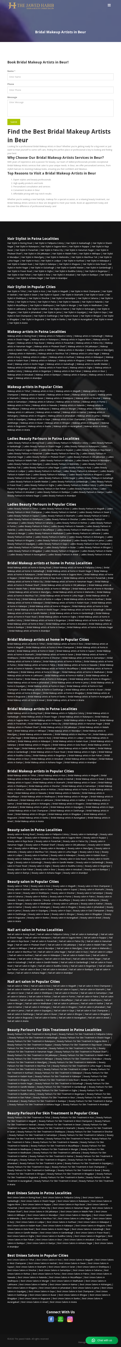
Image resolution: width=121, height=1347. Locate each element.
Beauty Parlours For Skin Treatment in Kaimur (51, 1156)
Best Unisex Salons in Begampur (90, 1236)
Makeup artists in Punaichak (60, 342)
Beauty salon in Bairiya (18, 872)
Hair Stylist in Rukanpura (27, 246)
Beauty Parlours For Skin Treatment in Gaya (28, 1166)
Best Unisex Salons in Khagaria (22, 1287)
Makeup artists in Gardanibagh (21, 367)
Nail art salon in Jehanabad (92, 1007)
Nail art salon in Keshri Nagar (87, 958)
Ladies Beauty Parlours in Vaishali (60, 512)
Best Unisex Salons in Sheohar (21, 1270)
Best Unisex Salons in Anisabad (79, 1239)
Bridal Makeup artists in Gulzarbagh (39, 748)
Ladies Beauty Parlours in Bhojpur (94, 547)
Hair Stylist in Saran (95, 294)
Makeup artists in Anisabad (20, 374)
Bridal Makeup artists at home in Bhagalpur (64, 693)
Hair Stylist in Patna (47, 301)
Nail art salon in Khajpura (31, 958)
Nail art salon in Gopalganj (38, 1010)
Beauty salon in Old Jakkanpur (71, 844)
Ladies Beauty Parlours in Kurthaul (44, 471)
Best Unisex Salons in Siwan (72, 1263)
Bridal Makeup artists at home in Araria (65, 700)
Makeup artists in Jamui (88, 415)
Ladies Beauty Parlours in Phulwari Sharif (45, 456)
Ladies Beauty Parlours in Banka (96, 551)
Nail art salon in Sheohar (66, 993)
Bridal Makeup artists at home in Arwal (25, 700)
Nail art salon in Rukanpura (38, 937)
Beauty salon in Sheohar (63, 893)
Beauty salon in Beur (45, 869)
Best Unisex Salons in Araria (63, 1302)
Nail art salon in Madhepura (88, 1000)
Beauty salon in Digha (39, 865)
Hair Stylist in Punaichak (26, 250)
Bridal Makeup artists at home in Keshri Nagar (37, 609)
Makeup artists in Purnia (93, 401)
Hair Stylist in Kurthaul (73, 260)
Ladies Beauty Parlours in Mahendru (62, 464)
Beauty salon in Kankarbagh (84, 834)
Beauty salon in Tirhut (17, 886)
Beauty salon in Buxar (38, 914)
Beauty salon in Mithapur (26, 848)
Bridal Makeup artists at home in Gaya (46, 686)
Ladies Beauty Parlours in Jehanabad (53, 540)
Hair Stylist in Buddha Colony (68, 271)
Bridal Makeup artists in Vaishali (58, 779)
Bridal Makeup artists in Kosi (52, 775)
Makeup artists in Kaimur (74, 412)
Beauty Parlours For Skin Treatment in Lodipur (66, 1069)
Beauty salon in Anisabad (70, 869)
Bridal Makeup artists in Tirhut (21, 775)
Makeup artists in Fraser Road (53, 367)
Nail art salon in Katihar (92, 1003)
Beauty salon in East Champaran (88, 910)
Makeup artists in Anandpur (29, 378)
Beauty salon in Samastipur (90, 893)
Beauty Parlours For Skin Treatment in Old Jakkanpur (32, 1055)
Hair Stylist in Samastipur (63, 298)
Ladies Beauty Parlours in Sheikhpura (25, 519)
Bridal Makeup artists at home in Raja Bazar (40, 578)
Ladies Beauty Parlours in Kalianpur (50, 474)
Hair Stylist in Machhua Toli (84, 257)
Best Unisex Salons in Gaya (42, 1291)
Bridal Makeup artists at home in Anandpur (29, 630)
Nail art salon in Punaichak (44, 941)
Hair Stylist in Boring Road (19, 243)
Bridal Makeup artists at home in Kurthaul (83, 599)
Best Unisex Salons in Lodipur (30, 1222)
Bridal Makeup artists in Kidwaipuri (34, 741)
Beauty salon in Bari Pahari (20, 869)
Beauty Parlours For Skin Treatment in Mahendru (72, 1062)
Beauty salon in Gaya (60, 910)
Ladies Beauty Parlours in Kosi (54, 508)
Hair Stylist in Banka (55, 319)
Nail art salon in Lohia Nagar (52, 951)
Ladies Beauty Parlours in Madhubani (45, 533)
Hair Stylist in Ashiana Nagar (29, 278)
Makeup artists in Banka (39, 426)
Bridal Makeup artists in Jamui (34, 807)
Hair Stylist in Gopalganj (75, 312)
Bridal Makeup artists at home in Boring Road (29, 567)
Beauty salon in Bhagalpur (89, 914)
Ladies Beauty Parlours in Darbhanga (25, 547)
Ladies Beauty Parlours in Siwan (94, 512)
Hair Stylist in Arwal (103, 319)
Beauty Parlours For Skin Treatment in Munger (56, 1149)
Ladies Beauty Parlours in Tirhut (22, 508)
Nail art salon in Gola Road (58, 958)
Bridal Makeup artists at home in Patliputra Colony (77, 567)
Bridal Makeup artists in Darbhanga (67, 810)
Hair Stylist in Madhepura (42, 305)
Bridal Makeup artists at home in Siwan (35, 650)
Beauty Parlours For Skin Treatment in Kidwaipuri (58, 1072)
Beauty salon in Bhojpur (63, 914)
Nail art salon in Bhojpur (70, 1014)
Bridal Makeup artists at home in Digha (57, 616)
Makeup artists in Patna (18, 405)
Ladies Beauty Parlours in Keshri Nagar (56, 478)
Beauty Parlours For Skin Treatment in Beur (54, 1097)
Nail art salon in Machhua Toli (21, 951)
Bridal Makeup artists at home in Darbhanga (42, 689)
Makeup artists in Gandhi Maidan (92, 364)
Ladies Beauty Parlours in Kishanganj (86, 536)
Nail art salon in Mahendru (97, 948)
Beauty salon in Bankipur (96, 869)
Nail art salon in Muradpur (42, 948)
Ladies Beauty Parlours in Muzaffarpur (36, 529)
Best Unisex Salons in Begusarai (34, 1298)
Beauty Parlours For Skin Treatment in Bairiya (90, 1101)
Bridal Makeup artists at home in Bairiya (46, 627)
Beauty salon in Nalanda (29, 900)
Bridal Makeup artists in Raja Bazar (81, 720)
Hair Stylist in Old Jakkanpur (37, 253)
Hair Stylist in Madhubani (90, 305)
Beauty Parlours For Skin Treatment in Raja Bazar (78, 1044)
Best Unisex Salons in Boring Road (23, 1197)
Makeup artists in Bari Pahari (67, 371)
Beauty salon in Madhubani (38, 903)
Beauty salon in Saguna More (67, 837)
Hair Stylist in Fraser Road (19, 271)
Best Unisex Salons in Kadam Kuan (24, 1225)
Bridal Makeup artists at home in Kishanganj (46, 679)
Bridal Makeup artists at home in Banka (47, 696)
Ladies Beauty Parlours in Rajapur (57, 450)
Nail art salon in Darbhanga (20, 1014)
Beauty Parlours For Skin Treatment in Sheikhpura (41, 1131)
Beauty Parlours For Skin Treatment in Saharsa (81, 1135)
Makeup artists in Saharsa (41, 401)
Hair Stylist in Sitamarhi (72, 294)
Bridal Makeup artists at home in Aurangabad (89, 696)
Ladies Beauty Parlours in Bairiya (88, 492)
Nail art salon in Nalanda (31, 1000)
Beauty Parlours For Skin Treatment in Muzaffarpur (55, 1145)
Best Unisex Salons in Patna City (34, 1208)
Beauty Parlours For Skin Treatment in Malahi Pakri (84, 1055)
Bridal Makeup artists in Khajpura (34, 744)
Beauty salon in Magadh (64, 886)
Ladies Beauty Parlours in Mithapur (56, 460)
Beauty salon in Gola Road (73, 858)
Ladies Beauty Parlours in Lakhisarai (83, 533)
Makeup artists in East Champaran (68, 419)
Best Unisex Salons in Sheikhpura (93, 1266)
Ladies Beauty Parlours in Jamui (89, 540)
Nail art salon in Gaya (64, 1010)
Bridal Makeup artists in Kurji (37, 737)
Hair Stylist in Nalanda (92, 301)
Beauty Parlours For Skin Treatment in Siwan (59, 1124)
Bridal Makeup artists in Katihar (70, 800)
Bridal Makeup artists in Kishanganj (33, 803)
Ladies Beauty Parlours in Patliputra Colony (67, 442)
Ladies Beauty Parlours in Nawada (67, 526)
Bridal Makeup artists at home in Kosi (65, 643)
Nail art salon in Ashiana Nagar (31, 972)
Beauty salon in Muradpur (53, 848)
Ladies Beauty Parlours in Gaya (52, 543)
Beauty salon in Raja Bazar (20, 841)
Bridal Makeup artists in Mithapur (30, 730)
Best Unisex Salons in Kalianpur (58, 1225)
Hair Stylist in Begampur (96, 271)
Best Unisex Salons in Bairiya (41, 1243)
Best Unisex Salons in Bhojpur (73, 1294)
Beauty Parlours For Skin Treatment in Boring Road (32, 1034)
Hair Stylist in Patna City (51, 250)
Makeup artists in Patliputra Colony (55, 335)
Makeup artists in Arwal (95, 426)
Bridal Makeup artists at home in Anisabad (66, 623)
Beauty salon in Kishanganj (37, 907)
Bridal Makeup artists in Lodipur (68, 737)
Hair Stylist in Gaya (98, 312)
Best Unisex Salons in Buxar (43, 1294)
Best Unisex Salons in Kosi (49, 1259)
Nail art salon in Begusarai (19, 1017)
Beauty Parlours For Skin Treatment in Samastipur (33, 1135)
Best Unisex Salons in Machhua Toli (39, 1218)
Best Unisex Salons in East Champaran (75, 1291)
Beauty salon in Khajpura (46, 858)
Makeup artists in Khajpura (71, 360)
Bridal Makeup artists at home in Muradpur (92, 588)
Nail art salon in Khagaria (65, 1007)
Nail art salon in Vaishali (18, 989)
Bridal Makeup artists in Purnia (72, 789)
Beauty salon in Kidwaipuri (63, 855)
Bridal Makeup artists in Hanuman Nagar (82, 723)
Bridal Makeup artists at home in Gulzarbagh (82, 609)
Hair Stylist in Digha (43, 271)
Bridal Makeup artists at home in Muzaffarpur (57, 668)
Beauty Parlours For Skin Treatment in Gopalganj (88, 1163)
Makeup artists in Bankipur (48, 374)
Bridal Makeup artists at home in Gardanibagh (72, 613)
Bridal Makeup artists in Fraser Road (48, 751)
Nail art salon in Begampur (83, 965)
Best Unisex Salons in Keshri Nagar (52, 1229)
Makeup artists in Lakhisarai (20, 412)
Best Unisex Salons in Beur (49, 1239)
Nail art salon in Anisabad (55, 969)
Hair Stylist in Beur (41, 274)
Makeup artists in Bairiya (75, 374)
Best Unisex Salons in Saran (62, 1266)
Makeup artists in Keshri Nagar (29, 364)
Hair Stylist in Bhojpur (91, 315)
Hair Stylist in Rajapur (79, 246)
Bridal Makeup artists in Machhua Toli (73, 734)
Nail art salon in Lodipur (101, 951)
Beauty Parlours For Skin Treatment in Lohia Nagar (77, 1065)
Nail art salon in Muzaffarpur (59, 1000)
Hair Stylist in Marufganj (32, 257)
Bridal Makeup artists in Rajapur (46, 720)
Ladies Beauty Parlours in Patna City (61, 453)
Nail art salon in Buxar (46, 1014)
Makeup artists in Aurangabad (67, 426)
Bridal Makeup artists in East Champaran (28, 810)
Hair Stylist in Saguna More (54, 246)
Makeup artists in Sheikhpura (59, 398)
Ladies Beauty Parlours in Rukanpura (81, 446)
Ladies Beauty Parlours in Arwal (63, 554)
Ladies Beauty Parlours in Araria (96, 554)
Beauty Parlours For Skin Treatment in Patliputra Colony (85, 1034)
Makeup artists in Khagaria (33, 415)
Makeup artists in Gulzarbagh (60, 364)
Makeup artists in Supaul (83, 394)
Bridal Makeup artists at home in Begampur (45, 620)
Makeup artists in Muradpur (71, 350)
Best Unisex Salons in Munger (35, 1280)
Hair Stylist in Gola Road (94, 264)
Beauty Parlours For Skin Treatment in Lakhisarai (56, 1152)
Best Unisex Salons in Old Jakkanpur (41, 1211)
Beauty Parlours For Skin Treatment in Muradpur (78, 1058)
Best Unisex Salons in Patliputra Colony (61, 1197)
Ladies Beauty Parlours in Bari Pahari (48, 488)
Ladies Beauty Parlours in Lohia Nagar (41, 467)
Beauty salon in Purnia (60, 896)
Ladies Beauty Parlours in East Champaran (90, 543)
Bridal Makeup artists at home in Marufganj (30, 592)
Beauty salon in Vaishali (18, 889)
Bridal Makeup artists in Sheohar (44, 786)
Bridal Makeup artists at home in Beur (25, 623)
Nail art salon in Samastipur (94, 993)
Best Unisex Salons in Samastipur (55, 1270)
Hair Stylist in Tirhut (16, 291)
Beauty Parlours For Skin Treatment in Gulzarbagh (59, 1083)
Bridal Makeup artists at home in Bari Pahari (89, 620)
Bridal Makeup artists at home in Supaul (76, 650)
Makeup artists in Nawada (44, 405)
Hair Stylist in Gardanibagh (98, 267)
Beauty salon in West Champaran (94, 886)
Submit (13, 122)
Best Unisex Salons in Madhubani (67, 1280)
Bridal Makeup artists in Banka (33, 817)
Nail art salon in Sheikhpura (39, 993)
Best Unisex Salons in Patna (75, 1273)
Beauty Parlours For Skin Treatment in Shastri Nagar (85, 1037)
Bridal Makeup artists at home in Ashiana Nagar (90, 627)
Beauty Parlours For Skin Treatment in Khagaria (43, 1159)
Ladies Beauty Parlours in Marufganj (24, 464)
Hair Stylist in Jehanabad (29, 312)
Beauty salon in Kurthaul (36, 855)
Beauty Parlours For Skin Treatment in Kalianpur (58, 1076)
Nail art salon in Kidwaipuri (47, 955)
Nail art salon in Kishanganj (37, 1007)
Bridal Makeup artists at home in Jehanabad (28, 682)
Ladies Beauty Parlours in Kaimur (50, 536)
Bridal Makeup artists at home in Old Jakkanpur (63, 585)
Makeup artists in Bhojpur (57, 422)
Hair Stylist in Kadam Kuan (19, 264)
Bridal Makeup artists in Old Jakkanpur (59, 727)
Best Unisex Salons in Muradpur (42, 1215)
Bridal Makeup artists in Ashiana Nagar (43, 762)
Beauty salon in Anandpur (75, 872)
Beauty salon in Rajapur (94, 837)
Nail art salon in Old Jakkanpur (62, 944)
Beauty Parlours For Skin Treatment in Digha (55, 1090)
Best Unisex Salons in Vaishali (42, 1263)
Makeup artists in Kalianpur (44, 360)
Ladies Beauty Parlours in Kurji (76, 467)
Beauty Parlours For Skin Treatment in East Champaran (78, 1166)
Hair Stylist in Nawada (69, 301)
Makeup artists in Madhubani (92, 408)
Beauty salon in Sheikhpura (36, 893)
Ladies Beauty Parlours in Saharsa (37, 522)
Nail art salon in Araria (17, 1021)
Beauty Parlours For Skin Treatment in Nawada (55, 1142)
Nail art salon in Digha (25, 965)
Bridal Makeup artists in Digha (82, 751)
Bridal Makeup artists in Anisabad (47, 758)
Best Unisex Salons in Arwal (34, 1302)
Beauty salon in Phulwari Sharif (40, 844)
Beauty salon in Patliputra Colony (53, 834)
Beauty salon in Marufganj (80, 848)
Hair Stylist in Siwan (28, 294)
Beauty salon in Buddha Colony (68, 865)
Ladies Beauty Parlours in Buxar (60, 547)
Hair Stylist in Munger (66, 305)
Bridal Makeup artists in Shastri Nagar (39, 716)
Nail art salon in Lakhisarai (66, 1003)
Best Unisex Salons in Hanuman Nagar (71, 1208)
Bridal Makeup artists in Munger (73, 796)
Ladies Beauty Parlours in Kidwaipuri (80, 471)
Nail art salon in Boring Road (21, 934)
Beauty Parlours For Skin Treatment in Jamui (41, 1163)
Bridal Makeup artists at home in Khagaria (90, 679)
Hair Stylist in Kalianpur (46, 264)
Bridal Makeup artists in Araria (29, 821)
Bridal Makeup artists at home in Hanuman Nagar (69, 581)
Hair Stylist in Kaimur (59, 308)
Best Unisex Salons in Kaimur (63, 1284)
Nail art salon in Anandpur (60, 972)
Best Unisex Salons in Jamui (86, 1287)
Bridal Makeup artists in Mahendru (36, 734)
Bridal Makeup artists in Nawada (30, 793)
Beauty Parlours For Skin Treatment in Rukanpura (31, 1041)
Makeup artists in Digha (81, 367)
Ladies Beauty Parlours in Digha (39, 485)
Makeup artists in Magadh (68, 391)
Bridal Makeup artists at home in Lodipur (41, 599)
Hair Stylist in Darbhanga (45, 315)
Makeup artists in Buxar (31, 422)
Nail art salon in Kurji (78, 951)
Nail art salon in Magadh (64, 985)
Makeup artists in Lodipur (35, 357)
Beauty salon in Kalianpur (19, 858)
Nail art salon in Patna (87, 996)
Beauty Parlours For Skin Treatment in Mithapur (30, 1058)
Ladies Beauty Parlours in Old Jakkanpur (86, 456)
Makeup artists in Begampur (37, 371)
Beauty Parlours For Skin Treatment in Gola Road (55, 1079)
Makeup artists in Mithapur (43, 350)
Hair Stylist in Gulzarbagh (42, 267)
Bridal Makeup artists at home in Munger (40, 672)
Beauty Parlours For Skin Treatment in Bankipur (43, 1101)
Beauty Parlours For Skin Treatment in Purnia (68, 1138)
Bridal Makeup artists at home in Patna (36, 665)
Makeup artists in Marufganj (100, 350)
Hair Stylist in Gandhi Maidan (70, 267)
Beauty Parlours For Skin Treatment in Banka (62, 1177)
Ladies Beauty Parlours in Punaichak (24, 453)
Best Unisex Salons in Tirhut (20, 1259)
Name (11, 71)
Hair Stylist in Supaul (49, 294)
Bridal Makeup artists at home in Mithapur (50, 588)
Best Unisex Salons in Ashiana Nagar (74, 1243)
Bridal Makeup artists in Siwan (90, 779)
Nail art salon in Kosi (40, 985)
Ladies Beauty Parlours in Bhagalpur (24, 551)
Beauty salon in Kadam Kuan (92, 855)
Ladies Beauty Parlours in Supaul (23, 515)
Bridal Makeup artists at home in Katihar (64, 675)
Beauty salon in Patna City (75, 841)
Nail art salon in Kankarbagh (84, 934)
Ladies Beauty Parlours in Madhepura (75, 529)
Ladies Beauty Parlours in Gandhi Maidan (28, 481)
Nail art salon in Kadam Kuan (76, 955)
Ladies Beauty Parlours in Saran (92, 515)
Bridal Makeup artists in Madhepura (38, 796)
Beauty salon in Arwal (90, 917)
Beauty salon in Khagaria (64, 907)
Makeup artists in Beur (94, 371)
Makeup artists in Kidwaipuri (90, 357)
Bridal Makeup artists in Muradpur (64, 730)
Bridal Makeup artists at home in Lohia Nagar (62, 595)
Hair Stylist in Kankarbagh (78, 243)
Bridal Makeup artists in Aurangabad (68, 817)
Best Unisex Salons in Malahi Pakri (76, 1211)
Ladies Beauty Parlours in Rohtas (71, 522)
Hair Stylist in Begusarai (33, 319)
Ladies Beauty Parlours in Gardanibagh (69, 481)
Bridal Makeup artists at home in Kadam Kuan (67, 602)
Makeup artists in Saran (32, 398)
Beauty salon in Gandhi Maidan (59, 862)
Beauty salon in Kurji (89, 851)
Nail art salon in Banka (45, 1017)
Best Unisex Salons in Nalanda (32, 1277)
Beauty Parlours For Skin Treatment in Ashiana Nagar (34, 1104)
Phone (10, 84)
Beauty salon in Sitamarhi (92, 889)
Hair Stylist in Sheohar (39, 298)
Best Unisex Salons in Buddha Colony (54, 1236)
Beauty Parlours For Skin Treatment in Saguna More (82, 1041)
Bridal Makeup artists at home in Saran (54, 654)
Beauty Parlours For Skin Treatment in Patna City (72, 1048)
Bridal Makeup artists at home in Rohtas (62, 661)
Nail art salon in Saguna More (67, 937)
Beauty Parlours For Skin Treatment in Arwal (55, 1180)
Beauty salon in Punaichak (48, 841)
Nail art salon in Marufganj (69, 948)
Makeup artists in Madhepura (35, 408)
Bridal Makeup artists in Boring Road (24, 713)
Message (12, 97)
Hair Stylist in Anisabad (63, 274)
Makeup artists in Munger (64, 408)
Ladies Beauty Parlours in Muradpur (92, 460)
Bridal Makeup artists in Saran (81, 782)
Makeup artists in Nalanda (72, 405)
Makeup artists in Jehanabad (61, 415)
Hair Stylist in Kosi (36, 291)
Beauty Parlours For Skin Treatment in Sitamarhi (52, 1128)
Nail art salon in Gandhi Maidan (43, 962)
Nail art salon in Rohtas (40, 996)
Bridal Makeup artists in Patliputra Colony (64, 713)
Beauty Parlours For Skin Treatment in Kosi (73, 1117)
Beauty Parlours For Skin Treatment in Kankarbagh (33, 1037)
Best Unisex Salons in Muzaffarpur (65, 1277)
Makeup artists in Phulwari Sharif (49, 346)
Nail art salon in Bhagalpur (97, 1014)
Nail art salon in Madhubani (38, 1003)
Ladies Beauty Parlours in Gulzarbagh (95, 478)
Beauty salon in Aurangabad (64, 917)
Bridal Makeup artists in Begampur (49, 755)
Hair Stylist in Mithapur (89, 253)
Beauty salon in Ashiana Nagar (46, 872)
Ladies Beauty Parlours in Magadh (88, 508)
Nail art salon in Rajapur (95, 937)
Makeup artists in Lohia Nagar (85, 353)
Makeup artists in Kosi (42, 391)
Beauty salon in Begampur (97, 865)
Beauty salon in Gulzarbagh (29, 862)
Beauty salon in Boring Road (21, 834)
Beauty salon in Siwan (42, 889)
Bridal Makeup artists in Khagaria (68, 803)
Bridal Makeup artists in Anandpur (80, 762)
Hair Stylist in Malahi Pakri (64, 253)
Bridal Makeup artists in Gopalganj (66, 807)
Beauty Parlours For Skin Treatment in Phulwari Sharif (81, 1051)
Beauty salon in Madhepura (86, 900)
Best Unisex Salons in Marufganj (75, 1215)
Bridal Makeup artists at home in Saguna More (59, 574)
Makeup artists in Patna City (89, 342)
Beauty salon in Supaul (66, 889)
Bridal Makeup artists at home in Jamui (70, 682)
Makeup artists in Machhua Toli (53, 353)
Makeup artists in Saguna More (76, 339)
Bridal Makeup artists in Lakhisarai (36, 800)
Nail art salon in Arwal (98, 1017)
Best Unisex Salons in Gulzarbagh (88, 1229)
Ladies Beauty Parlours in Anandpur (59, 495)
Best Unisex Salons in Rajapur (37, 1204)
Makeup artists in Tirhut (18, 391)
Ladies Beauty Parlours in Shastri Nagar (42, 446)
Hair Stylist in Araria (18, 322)
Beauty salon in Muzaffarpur (56, 900)
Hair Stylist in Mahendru (57, 257)
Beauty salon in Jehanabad (91, 907)
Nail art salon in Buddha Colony (53, 965)
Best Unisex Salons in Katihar (33, 1284)
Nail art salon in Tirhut (17, 985)
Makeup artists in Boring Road (21, 335)
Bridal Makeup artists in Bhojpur (30, 814)
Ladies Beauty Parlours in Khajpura (85, 474)
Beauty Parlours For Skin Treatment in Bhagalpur (70, 1173)
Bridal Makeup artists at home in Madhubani (83, 672)
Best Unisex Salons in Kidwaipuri (93, 1222)
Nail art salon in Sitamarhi (92, 989)
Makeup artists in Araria (18, 429)
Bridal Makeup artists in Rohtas (41, 789)
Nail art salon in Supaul (67, 989)
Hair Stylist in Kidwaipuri (98, 260)
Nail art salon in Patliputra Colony (53, 934)
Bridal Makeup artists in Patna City (44, 723)
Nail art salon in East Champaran (92, 1010)
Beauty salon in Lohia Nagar (63, 851)
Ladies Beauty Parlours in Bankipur (53, 492)
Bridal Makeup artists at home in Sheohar (40, 657)
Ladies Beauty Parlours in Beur (83, 488)
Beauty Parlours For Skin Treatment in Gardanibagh (61, 1086)
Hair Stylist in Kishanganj (83, 308)
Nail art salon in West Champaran (95, 985)
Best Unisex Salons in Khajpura (90, 1225)
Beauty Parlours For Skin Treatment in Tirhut (28, 1117)
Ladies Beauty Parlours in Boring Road (25, 442)
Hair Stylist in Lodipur (51, 260)
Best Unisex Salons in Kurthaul (61, 1222)
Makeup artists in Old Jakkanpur (83, 346)
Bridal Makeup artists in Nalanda (64, 793)
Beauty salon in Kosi (40, 886)
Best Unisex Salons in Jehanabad (54, 1287)
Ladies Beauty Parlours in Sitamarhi (58, 515)
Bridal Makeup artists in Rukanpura (76, 716)
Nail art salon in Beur (30, 969)
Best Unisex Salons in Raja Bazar (69, 1204)
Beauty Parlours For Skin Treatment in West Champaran (66, 1121)
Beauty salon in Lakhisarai (65, 903)
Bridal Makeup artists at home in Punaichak (84, 578)
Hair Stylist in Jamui (52, 312)
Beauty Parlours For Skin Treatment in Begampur (61, 1094)
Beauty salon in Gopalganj (35, 910)
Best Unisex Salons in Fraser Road (92, 1232)
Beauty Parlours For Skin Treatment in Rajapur (29, 1044)
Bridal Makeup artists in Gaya (99, 807)
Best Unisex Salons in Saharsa (87, 1270)
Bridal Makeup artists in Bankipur (81, 758)
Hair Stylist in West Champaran (85, 291)
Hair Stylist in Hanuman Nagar (79, 250)
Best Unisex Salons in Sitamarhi (31, 1266)
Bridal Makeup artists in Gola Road (69, 744)
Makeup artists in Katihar (48, 412)
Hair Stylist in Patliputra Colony (49, 243)
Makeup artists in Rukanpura (45, 339)
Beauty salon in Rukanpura (37, 837)
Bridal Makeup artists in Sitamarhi (49, 782)
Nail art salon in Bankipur (81, 969)
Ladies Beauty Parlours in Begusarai (61, 551)
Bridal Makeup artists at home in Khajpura (50, 606)
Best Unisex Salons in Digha (20, 1236)
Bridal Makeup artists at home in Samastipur (83, 657)
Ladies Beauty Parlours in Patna (33, 526)
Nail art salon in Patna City (71, 941)
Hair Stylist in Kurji (30, 260)
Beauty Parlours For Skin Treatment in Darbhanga (31, 1170)
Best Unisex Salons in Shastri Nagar (38, 1201)
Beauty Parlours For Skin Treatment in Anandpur (86, 1104)
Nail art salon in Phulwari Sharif (30, 944)
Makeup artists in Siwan (58, 394)
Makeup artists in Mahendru (22, 353)
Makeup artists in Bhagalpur (85, 422)
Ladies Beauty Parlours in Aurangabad (27, 554)
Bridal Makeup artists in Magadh (83, 775)
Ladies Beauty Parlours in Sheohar (61, 519)
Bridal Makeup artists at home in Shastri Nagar (69, 571)
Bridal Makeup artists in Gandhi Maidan (77, 748)
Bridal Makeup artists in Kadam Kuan (70, 741)
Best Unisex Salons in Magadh (78, 1259)
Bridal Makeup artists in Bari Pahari (85, 755)
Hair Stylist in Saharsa (88, 298)
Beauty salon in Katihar (92, 903)
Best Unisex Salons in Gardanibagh (56, 1232)
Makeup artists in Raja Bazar (31, 342)
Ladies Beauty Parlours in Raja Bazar (93, 450)
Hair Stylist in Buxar (69, 315)
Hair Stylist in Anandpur (56, 278)
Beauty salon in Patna (84, 896)
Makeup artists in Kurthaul (61, 357)
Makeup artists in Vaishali (33, 394)
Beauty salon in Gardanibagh (90, 862)
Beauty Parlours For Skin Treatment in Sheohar (90, 1131)
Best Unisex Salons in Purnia (46, 1273)
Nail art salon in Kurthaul (21, 955)
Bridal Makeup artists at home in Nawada (77, 665)
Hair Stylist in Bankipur (87, 274)
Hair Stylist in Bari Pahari (19, 274)
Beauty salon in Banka (38, 917)
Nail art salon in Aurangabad (72, 1017)
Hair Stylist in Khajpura (69, 264)
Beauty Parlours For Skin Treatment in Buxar (79, 1170)
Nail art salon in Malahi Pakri (92, 944)
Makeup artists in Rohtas (68, 401)
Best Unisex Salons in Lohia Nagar (74, 1218)
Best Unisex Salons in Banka (66, 1298)
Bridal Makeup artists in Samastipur (79, 786)
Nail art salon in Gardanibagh (74, 962)
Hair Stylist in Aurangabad (80, 319)
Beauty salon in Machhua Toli (33, 851)
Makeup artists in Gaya (39, 419)
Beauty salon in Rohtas (36, 896)
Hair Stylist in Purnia (26, 301)
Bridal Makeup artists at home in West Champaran (50, 647)
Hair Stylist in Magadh (58, 291)
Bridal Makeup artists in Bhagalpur (64, 814)
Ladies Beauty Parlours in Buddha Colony (76, 485)
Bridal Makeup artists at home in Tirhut (26, 643)
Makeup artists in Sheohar (88, 398)
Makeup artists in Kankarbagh (88, 335)
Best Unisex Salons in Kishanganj (95, 1284)
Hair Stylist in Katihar (37, 308)
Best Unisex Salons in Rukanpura (73, 1201)
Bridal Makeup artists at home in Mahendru (74, 592)
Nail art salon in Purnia (64, 996)
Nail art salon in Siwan (42, 989)
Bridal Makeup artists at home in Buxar (84, 689)
